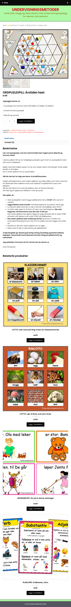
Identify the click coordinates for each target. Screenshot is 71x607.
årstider (10, 132)
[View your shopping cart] (67, 3)
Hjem (4, 25)
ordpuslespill (21, 132)
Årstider (21, 25)
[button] (65, 32)
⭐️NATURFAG (12, 25)
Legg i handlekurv (26, 121)
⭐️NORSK (13, 130)
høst (15, 132)
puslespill (28, 132)
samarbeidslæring (38, 132)
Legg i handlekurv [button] (35, 340)
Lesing (24, 130)
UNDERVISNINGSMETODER (35, 9)
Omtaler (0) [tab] (9, 142)
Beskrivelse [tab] (9, 138)
